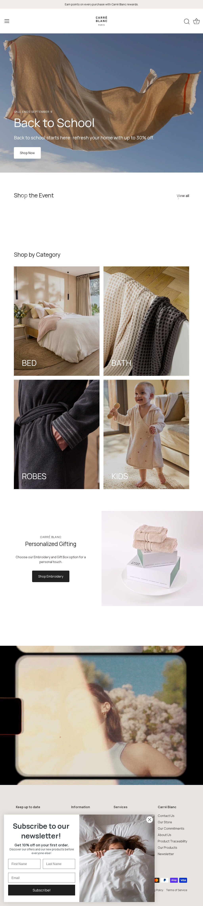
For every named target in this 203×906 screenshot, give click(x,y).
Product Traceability (172, 841)
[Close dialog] (149, 819)
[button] (24, 198)
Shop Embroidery (50, 576)
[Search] (186, 21)
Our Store (165, 822)
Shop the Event (34, 195)
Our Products (167, 847)
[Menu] (7, 21)
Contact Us (166, 816)
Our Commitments (171, 828)
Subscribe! (42, 890)
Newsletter (166, 854)
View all (183, 195)
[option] (101, 103)
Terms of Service (176, 890)
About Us (164, 835)
